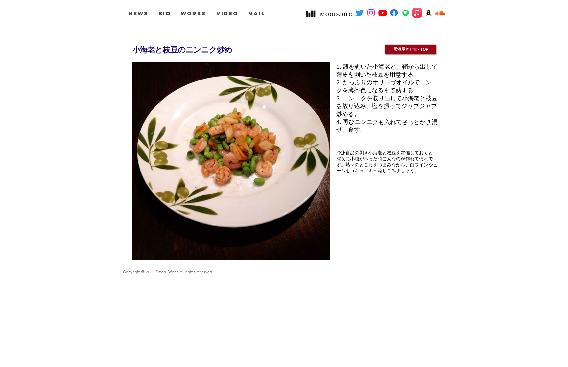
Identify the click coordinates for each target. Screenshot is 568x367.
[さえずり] (360, 13)
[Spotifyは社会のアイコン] (406, 13)
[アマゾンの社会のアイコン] (429, 13)
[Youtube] (383, 13)
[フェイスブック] (394, 13)
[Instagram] (371, 13)
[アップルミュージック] (417, 13)
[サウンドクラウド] (440, 13)
